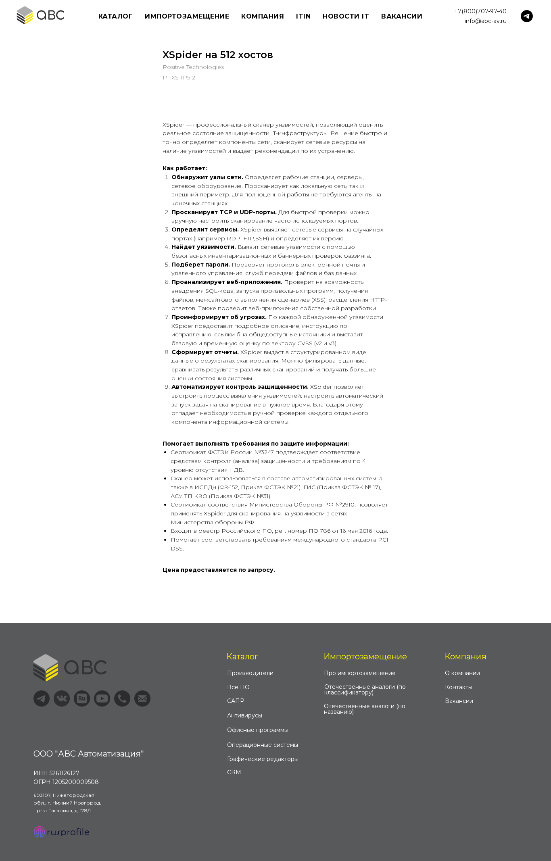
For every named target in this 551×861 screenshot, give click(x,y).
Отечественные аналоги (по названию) (364, 709)
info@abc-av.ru (486, 21)
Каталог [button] (115, 16)
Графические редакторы (262, 759)
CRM (234, 772)
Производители (250, 673)
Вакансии (401, 16)
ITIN (303, 16)
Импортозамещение (365, 656)
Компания (465, 656)
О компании (462, 673)
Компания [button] (262, 16)
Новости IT (346, 16)
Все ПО (238, 687)
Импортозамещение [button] (187, 16)
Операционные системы (262, 744)
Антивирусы (244, 715)
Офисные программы (257, 730)
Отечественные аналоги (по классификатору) (365, 689)
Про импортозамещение (360, 673)
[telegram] (527, 16)
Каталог (242, 656)
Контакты (458, 687)
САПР (235, 701)
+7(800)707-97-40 (480, 11)
